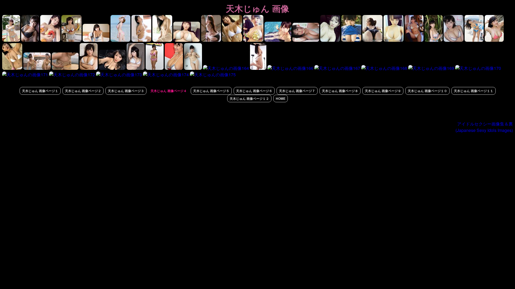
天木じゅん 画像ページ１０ (427, 90)
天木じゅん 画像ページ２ (83, 90)
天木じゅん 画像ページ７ (297, 90)
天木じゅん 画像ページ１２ (249, 98)
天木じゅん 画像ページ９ (383, 90)
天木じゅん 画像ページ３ (126, 90)
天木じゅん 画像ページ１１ (473, 90)
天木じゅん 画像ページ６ (254, 90)
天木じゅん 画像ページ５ (211, 90)
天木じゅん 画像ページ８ (340, 90)
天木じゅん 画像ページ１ (40, 90)
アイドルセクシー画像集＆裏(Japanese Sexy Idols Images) (484, 127)
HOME (280, 98)
